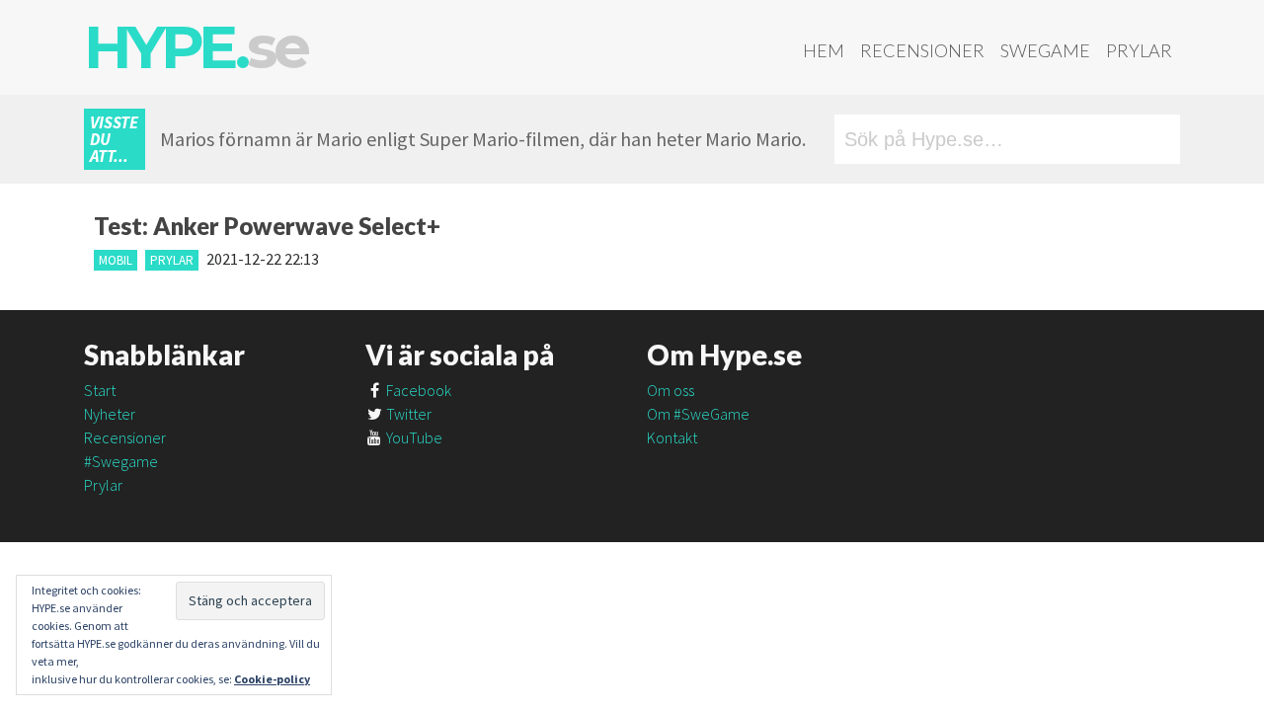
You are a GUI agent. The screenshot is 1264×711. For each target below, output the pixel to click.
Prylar (1139, 50)
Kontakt (672, 437)
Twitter (407, 414)
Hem (823, 50)
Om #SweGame (698, 414)
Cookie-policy (272, 679)
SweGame (1045, 50)
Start (100, 390)
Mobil (115, 260)
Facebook (417, 390)
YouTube (412, 437)
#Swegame (121, 461)
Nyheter (109, 414)
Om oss (670, 390)
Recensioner (922, 50)
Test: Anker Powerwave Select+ (267, 225)
